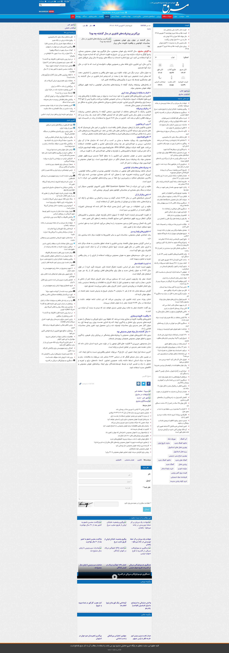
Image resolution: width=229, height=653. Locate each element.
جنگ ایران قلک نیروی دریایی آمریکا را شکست (58, 199)
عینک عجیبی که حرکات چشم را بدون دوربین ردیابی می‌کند (130, 422)
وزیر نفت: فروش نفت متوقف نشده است (59, 357)
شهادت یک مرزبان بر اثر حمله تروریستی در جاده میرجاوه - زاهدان (172, 104)
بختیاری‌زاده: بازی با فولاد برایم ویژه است (59, 202)
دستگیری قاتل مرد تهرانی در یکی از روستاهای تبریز (173, 324)
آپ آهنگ (183, 439)
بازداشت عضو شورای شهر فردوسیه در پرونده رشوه (173, 330)
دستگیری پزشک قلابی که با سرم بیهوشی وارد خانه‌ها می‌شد (173, 204)
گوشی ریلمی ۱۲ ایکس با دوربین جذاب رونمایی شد (132, 409)
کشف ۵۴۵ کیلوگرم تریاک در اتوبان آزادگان (173, 121)
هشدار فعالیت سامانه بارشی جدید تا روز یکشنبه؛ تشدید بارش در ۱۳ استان (172, 177)
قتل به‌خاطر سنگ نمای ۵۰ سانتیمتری (174, 137)
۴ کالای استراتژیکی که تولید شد (176, 128)
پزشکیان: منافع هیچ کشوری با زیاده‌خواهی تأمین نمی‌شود (58, 332)
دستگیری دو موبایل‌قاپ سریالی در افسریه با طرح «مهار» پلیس (172, 113)
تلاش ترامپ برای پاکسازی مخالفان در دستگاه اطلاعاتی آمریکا (59, 132)
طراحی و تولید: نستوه (114, 649)
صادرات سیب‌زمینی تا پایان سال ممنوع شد (173, 124)
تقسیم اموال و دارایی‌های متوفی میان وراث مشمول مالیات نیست (174, 300)
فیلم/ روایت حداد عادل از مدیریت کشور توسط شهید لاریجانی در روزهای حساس (58, 212)
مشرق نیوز (170, 6)
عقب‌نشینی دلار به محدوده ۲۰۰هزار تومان (173, 43)
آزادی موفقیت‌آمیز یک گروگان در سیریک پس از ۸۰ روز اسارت (172, 282)
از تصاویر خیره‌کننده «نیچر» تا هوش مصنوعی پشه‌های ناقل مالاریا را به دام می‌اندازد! (121, 442)
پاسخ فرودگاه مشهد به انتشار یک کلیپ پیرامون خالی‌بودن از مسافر (172, 243)
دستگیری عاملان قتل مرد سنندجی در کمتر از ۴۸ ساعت (172, 249)
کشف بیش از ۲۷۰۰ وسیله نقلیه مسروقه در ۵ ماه (170, 263)
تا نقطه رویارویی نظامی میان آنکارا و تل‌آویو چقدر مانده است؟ (58, 76)
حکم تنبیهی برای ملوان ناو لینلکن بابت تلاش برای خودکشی (58, 275)
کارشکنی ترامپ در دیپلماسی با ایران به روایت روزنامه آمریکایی (59, 159)
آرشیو (59, 2)
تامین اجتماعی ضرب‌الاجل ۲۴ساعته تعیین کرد (172, 426)
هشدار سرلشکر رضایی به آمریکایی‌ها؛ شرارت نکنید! (59, 233)
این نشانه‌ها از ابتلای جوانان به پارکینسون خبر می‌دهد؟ (173, 355)
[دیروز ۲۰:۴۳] (114, 593)
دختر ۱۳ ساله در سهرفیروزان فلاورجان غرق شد (171, 347)
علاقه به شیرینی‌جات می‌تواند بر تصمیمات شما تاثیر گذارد (173, 225)
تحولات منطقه (167, 16)
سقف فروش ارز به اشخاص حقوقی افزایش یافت (57, 256)
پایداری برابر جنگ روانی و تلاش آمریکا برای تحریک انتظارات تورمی (60, 308)
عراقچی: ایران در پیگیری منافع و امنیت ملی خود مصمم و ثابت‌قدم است (58, 154)
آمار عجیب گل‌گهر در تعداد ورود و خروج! (90, 604)
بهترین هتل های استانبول (177, 447)
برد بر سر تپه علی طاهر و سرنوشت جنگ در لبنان (57, 300)
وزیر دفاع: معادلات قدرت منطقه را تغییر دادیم (58, 243)
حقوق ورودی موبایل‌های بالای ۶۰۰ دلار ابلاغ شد (133, 435)
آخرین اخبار (71, 120)
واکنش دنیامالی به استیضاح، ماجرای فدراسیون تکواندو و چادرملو (141, 605)
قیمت (187, 25)
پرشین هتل (183, 464)
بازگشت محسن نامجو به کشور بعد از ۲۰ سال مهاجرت (91, 540)
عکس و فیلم (93, 16)
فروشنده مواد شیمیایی (179, 477)
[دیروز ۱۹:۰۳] (139, 625)
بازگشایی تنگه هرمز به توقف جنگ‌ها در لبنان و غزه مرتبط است (59, 145)
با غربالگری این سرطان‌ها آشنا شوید (175, 149)
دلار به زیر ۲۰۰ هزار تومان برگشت (175, 39)
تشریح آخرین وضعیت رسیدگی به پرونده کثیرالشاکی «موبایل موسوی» (174, 171)
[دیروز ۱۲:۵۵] (114, 555)
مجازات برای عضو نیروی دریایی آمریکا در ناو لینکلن (60, 81)
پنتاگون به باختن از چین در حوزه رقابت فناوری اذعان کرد (173, 144)
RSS (65, 2)
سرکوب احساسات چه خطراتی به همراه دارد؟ (172, 350)
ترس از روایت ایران (66, 128)
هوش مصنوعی (129, 460)
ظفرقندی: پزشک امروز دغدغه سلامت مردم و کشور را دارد (173, 416)
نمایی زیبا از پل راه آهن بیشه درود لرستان (173, 287)
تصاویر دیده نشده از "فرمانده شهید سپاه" (59, 66)
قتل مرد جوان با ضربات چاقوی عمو (175, 290)
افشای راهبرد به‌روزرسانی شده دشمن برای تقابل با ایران (58, 281)
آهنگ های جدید (181, 460)
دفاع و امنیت (137, 16)
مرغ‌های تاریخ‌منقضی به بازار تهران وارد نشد (172, 377)
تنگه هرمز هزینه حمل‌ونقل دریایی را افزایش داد (57, 354)
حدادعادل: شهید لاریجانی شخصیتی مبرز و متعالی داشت (57, 239)
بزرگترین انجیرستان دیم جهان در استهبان (90, 637)
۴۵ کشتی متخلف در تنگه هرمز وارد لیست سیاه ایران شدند (172, 318)
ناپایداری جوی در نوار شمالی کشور (176, 212)
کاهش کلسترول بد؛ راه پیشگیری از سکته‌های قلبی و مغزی (173, 398)
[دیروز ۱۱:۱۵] (90, 593)
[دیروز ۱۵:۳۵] (139, 555)
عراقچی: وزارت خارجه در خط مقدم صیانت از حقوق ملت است (59, 248)
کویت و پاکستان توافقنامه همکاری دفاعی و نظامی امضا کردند (58, 295)
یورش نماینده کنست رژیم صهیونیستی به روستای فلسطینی (58, 177)
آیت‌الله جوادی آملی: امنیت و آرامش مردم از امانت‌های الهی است (173, 430)
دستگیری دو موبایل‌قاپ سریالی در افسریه (134, 574)
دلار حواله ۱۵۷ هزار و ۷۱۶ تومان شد (175, 36)
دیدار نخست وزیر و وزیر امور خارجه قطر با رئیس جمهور (141, 637)
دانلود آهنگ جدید (180, 443)
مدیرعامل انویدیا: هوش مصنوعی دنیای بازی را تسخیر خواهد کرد (128, 419)
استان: (185, 57)
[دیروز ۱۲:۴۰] (90, 555)
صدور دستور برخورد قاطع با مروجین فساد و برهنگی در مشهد (174, 421)
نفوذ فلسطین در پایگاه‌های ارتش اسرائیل (59, 125)
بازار (72, 16)
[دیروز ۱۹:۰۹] (114, 529)
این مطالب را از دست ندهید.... (140, 518)
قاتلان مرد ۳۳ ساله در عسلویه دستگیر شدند (172, 196)
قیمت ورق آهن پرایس (179, 472)
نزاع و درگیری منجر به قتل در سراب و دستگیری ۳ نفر (171, 294)
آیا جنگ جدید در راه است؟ (64, 93)
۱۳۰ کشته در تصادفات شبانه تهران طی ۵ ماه (172, 335)
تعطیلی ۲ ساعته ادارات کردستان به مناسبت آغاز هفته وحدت (172, 273)
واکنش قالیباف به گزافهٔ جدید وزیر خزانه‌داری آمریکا (59, 218)
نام (149, 474)
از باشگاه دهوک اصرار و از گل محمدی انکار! (59, 43)
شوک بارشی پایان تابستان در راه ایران (175, 278)
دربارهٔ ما (42, 2)
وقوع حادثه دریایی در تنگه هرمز (62, 40)
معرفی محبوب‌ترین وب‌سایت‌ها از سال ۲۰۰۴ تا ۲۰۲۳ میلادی (129, 412)
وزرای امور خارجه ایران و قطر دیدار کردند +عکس (57, 114)
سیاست (181, 16)
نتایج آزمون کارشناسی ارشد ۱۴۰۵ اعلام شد (172, 239)
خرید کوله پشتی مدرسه (178, 481)
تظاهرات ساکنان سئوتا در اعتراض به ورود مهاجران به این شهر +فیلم (60, 337)
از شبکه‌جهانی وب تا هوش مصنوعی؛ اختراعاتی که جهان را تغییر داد (127, 432)
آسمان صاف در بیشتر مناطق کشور (176, 344)
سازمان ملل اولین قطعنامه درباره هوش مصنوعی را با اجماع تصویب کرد (126, 426)
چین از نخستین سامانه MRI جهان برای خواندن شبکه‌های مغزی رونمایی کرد (173, 153)
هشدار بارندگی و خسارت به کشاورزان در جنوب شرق (172, 392)
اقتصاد (101, 16)
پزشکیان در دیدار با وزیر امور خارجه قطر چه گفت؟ (56, 303)
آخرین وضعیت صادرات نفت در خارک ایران (59, 89)
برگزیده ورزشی (146, 581)
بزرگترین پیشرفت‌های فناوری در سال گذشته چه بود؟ (114, 34)
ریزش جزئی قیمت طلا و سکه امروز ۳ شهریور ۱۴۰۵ (173, 47)
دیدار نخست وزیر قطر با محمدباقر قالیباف (59, 252)
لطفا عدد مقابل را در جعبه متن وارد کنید (137, 503)
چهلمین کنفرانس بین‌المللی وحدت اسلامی (116, 637)
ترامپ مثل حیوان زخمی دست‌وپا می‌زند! (60, 149)
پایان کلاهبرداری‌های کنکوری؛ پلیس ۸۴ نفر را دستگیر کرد (173, 255)
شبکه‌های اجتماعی (149, 16)
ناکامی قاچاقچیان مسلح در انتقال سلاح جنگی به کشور (172, 312)
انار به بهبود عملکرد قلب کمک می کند (174, 305)
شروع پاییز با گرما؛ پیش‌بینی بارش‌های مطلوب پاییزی (173, 339)
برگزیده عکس (146, 614)
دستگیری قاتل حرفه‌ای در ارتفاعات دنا (174, 209)
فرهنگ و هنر (115, 16)
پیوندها (78, 16)
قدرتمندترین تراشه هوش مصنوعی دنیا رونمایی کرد (132, 445)
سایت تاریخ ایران (164, 443)
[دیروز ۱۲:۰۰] (90, 625)
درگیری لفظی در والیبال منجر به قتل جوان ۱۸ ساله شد (173, 387)
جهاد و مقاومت (126, 16)
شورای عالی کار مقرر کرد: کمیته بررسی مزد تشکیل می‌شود (174, 360)
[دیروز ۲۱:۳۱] (139, 593)
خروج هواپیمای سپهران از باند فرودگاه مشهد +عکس (173, 234)
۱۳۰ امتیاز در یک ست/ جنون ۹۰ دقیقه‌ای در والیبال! (59, 54)
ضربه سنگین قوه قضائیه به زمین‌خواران (174, 118)
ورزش (158, 16)
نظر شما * (146, 487)
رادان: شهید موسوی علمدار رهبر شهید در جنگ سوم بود (172, 188)
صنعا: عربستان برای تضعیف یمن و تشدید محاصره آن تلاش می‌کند (60, 165)
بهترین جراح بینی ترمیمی (178, 455)
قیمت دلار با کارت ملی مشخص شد (175, 30)
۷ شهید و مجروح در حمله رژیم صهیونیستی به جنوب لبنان (59, 269)
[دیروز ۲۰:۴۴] (139, 529)
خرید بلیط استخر (167, 468)
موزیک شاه (172, 439)
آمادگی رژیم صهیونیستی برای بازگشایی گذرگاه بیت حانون (59, 349)
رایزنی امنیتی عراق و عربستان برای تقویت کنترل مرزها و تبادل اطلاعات (58, 320)
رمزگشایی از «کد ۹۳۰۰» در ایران (62, 86)
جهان (175, 16)
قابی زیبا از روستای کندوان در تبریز (175, 308)
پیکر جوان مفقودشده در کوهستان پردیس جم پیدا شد (171, 366)
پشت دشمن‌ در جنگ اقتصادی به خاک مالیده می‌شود (59, 109)
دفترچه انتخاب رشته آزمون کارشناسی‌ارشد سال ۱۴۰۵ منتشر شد (172, 182)
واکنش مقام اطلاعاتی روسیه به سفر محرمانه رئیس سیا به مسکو (59, 100)
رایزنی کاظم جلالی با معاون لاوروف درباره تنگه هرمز (59, 326)
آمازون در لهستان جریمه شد (139, 429)
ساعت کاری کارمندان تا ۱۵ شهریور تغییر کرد (172, 260)
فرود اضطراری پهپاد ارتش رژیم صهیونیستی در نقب (59, 286)
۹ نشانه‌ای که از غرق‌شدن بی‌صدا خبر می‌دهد (172, 140)
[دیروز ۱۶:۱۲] (90, 529)
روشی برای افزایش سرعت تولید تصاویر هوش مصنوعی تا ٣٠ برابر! (127, 452)
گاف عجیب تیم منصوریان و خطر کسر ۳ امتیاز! (58, 62)
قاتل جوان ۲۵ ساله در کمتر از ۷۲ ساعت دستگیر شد (172, 404)
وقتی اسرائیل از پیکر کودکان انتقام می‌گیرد (59, 137)
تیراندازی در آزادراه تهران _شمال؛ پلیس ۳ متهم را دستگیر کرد (172, 372)
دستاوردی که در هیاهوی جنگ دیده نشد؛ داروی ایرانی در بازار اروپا (172, 165)
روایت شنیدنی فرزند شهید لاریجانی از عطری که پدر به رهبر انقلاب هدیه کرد (58, 194)
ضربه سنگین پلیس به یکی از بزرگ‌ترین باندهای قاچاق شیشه (172, 159)
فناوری (139, 460)
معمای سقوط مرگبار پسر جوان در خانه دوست (172, 230)
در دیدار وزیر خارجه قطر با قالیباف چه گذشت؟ (58, 59)
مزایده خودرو (182, 468)
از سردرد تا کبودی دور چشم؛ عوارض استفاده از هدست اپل (130, 416)
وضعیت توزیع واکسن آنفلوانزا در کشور (174, 193)
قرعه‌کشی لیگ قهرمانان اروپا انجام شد (116, 604)
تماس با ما (51, 2)
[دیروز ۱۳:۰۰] (114, 625)
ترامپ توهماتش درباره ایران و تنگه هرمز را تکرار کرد (58, 171)
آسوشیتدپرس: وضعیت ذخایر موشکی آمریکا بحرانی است (59, 206)
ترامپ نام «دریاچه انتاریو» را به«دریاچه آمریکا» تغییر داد (58, 182)
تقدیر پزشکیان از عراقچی (64, 316)
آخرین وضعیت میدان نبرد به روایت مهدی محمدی (56, 105)
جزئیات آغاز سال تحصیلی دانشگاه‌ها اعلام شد (172, 199)
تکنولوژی (118, 460)
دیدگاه (85, 16)
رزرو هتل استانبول (180, 451)
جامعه (107, 16)
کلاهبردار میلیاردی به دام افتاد (177, 215)
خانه (187, 16)
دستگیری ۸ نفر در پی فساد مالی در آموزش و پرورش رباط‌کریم (173, 381)
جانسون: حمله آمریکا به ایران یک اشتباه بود (58, 140)
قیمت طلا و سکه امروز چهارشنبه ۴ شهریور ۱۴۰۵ (171, 33)
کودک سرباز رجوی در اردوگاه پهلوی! (61, 50)
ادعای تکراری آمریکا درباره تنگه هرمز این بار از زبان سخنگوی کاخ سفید (59, 343)
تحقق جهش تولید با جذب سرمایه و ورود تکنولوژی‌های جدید (129, 439)
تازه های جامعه (183, 98)
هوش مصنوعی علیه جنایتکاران (139, 449)
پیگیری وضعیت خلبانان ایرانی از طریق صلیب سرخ (170, 109)
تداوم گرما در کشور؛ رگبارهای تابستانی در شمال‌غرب (174, 267)
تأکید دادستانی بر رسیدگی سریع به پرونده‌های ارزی (173, 132)
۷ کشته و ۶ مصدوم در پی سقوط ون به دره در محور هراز (173, 410)
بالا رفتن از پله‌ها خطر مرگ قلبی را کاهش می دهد (173, 219)
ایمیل (148, 480)
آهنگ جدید (170, 464)
